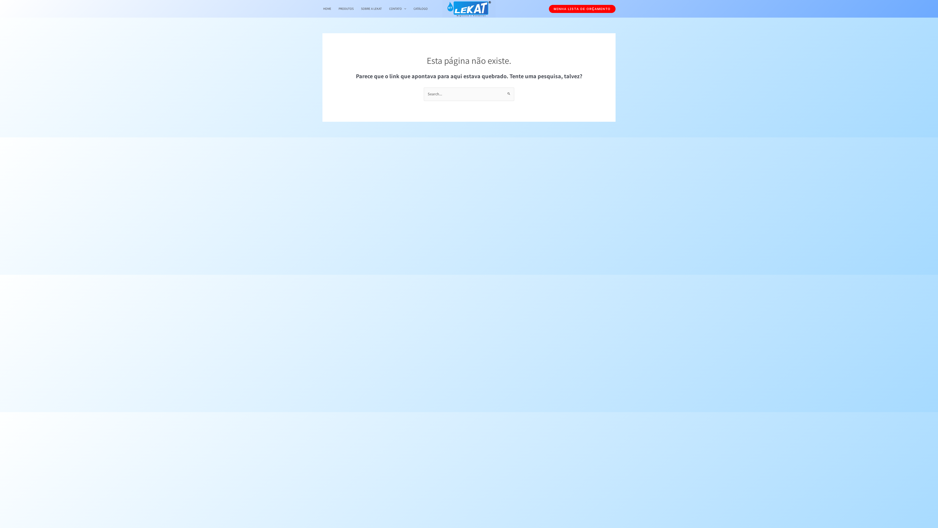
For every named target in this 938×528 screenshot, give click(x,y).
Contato (395, 9)
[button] (582, 9)
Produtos (346, 9)
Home (327, 9)
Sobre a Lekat (371, 9)
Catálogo (421, 9)
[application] (404, 8)
